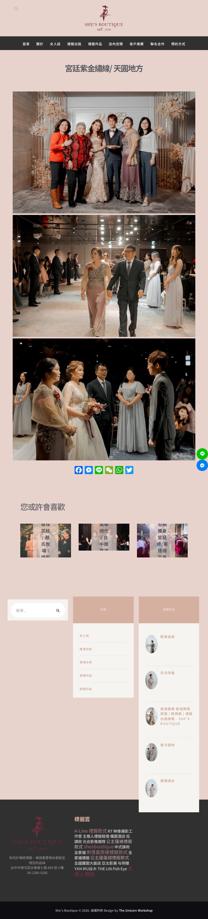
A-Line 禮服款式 (90, 830)
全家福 (80, 852)
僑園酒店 (117, 836)
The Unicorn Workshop (136, 910)
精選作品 (86, 689)
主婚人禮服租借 (96, 836)
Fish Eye (120, 868)
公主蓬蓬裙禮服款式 (109, 857)
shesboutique (99, 846)
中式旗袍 (122, 846)
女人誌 (84, 635)
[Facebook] (79, 470)
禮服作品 (86, 675)
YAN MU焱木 (85, 868)
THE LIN (105, 868)
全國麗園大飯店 (87, 863)
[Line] (202, 454)
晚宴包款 (86, 649)
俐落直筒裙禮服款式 (107, 852)
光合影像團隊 (94, 841)
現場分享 (86, 662)
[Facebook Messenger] (202, 465)
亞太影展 (109, 863)
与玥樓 (123, 863)
